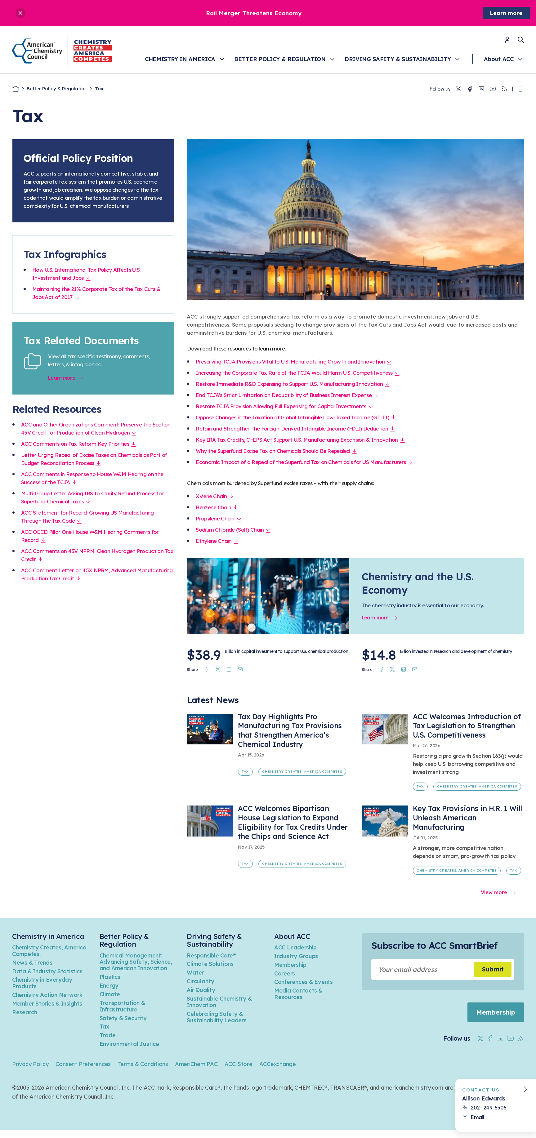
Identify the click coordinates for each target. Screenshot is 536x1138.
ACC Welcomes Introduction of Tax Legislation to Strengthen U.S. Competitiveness (467, 726)
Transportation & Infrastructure (122, 1006)
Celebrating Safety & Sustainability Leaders (216, 1017)
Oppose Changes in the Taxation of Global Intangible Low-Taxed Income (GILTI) (292, 417)
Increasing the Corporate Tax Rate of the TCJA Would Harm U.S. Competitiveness (294, 372)
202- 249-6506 (489, 1107)
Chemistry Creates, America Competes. (49, 950)
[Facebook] (470, 89)
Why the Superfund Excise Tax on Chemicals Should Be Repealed (273, 451)
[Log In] (507, 42)
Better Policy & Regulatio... (57, 88)
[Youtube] (492, 89)
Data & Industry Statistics (47, 971)
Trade (108, 1035)
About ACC (499, 59)
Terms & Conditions (143, 1064)
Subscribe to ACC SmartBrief (434, 945)
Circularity (200, 981)
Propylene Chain (215, 518)
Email (477, 1117)
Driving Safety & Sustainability (398, 59)
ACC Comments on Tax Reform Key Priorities (75, 443)
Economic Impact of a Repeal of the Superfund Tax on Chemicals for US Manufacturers (301, 462)
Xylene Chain (211, 496)
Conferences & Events (303, 981)
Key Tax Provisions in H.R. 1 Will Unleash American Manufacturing (468, 818)
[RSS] (504, 89)
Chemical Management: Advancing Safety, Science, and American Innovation (136, 962)
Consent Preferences (83, 1064)
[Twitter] (458, 89)
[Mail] (240, 669)
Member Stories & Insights (47, 1003)
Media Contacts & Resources (298, 994)
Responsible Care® (211, 955)
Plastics (110, 976)
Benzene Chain (213, 507)
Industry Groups (296, 956)
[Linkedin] (481, 89)
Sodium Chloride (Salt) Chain (230, 529)
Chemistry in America (180, 59)
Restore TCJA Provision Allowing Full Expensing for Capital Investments (281, 406)
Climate (110, 994)
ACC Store (238, 1064)
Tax (245, 772)
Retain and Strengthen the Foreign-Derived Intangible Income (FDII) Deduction (292, 428)
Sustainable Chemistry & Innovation (219, 1002)
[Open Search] (521, 40)
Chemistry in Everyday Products (42, 983)
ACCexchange (277, 1064)
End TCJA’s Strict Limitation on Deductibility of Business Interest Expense (283, 395)
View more (494, 892)
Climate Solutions (210, 963)
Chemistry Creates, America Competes (302, 772)
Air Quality (201, 989)
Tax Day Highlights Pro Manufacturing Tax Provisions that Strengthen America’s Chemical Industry (290, 730)
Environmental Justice (129, 1043)
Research (24, 1012)
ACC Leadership (295, 947)
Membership (290, 964)
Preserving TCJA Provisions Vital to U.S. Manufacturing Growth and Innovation (290, 361)
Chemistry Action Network (47, 994)
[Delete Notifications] (20, 13)
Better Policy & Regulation (279, 59)
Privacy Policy (30, 1064)
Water (195, 972)
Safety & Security (123, 1018)
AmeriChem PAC (196, 1064)
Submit (493, 969)
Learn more (506, 13)
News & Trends (32, 962)
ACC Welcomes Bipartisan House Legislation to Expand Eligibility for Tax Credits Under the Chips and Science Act (292, 822)
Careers (284, 973)
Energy (109, 985)
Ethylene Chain (213, 541)
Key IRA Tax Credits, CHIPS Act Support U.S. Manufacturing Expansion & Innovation (297, 439)
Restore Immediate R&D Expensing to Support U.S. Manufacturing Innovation (289, 384)
